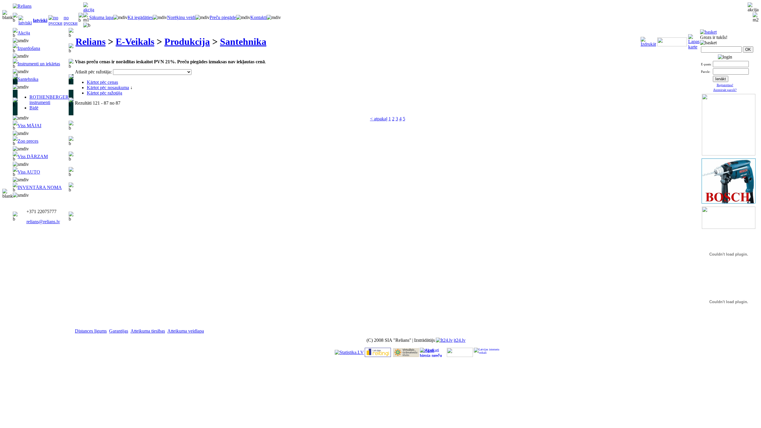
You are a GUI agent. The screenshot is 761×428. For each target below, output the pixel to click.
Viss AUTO (29, 171)
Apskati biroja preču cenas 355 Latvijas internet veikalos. (431, 352)
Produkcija (187, 41)
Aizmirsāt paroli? (725, 90)
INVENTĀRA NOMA (40, 187)
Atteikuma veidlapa (185, 330)
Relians (91, 41)
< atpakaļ (378, 118)
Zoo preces (28, 141)
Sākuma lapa (101, 17)
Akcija (24, 32)
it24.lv (460, 340)
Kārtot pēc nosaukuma (108, 87)
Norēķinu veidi (181, 17)
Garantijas (118, 330)
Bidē (33, 107)
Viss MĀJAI (29, 125)
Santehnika (28, 79)
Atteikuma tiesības (147, 330)
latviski (40, 20)
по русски (71, 20)
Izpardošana (29, 48)
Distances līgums (91, 330)
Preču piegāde (223, 17)
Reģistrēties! (725, 85)
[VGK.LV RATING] (406, 355)
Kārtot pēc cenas (102, 82)
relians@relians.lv (43, 221)
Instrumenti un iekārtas (39, 63)
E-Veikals (135, 41)
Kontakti (258, 17)
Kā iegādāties (140, 17)
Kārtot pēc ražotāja (104, 92)
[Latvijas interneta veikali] (487, 352)
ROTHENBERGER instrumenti (49, 100)
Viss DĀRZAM (33, 156)
